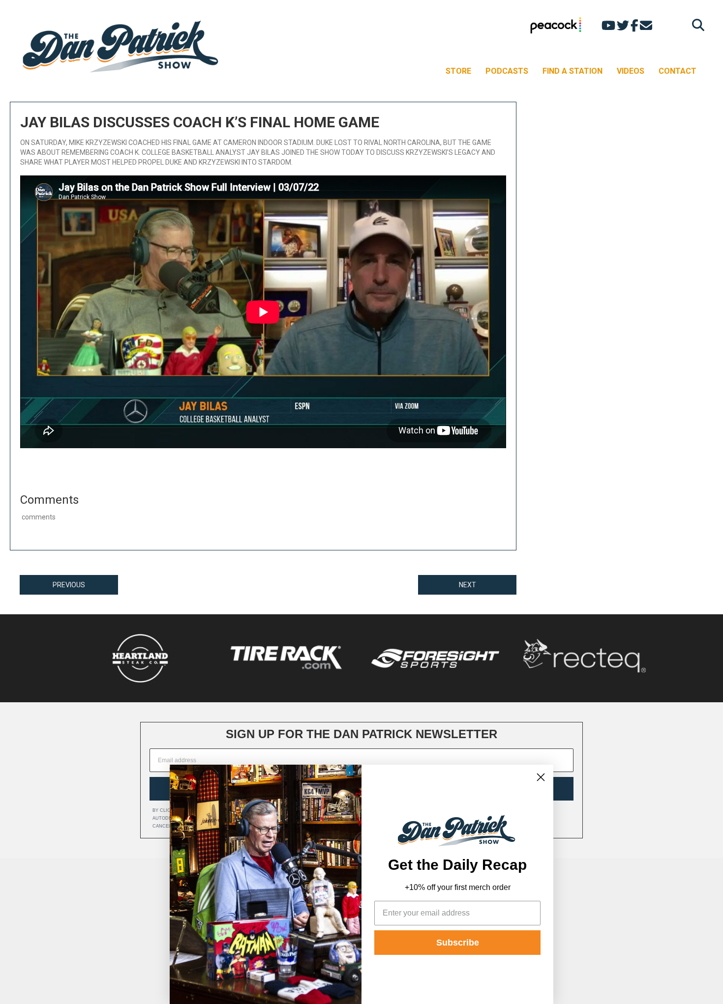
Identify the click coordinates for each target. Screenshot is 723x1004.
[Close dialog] (540, 777)
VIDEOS (630, 71)
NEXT (467, 585)
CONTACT (677, 71)
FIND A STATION (572, 71)
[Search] (695, 25)
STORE (458, 71)
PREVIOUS (69, 585)
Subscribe (457, 942)
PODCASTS (506, 71)
